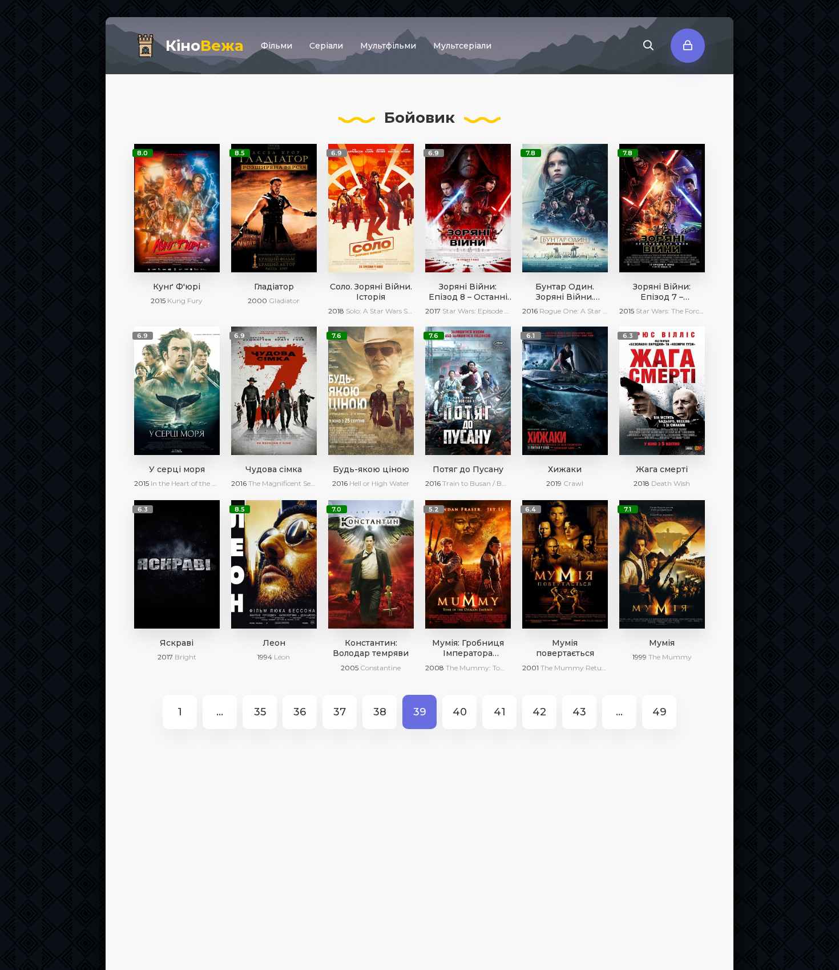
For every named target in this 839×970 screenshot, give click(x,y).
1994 (264, 657)
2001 (530, 667)
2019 (554, 483)
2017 (433, 311)
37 (339, 712)
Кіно (205, 46)
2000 (257, 300)
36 (299, 712)
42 (539, 712)
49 (659, 712)
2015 (158, 300)
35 (260, 712)
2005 (349, 667)
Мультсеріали (462, 46)
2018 (336, 311)
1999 (639, 657)
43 (579, 712)
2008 (434, 667)
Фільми (276, 46)
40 (460, 712)
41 (500, 712)
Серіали (326, 46)
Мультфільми (388, 46)
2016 (530, 311)
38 (379, 712)
